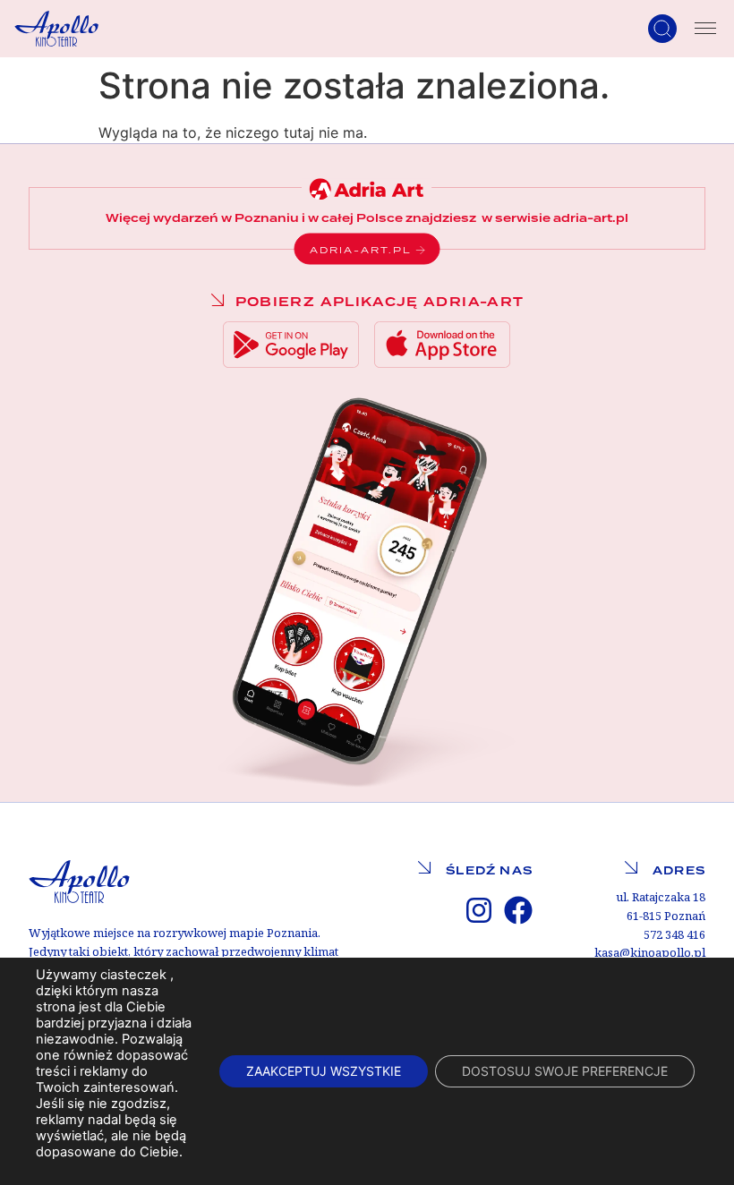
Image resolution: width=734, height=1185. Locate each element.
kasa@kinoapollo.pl (649, 952)
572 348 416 (674, 934)
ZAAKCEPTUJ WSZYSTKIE (323, 1070)
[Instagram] (479, 910)
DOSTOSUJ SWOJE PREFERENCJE (565, 1070)
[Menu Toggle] (705, 28)
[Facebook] (518, 910)
